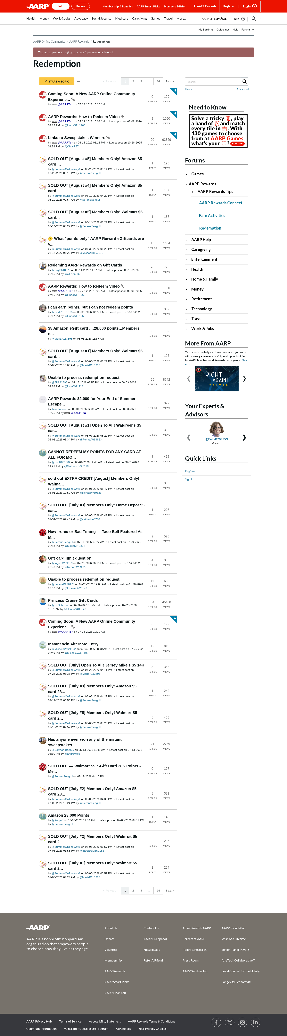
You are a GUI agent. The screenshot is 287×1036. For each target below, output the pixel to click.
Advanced (243, 89)
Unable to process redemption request (83, 377)
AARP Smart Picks (148, 6)
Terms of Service (70, 1021)
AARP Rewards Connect (220, 202)
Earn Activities (212, 215)
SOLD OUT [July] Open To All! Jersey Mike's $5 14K (96, 665)
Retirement (201, 298)
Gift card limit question (69, 558)
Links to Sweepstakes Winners (77, 137)
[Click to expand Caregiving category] (188, 249)
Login (247, 6)
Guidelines (223, 29)
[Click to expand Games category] (188, 174)
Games (197, 173)
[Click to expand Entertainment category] (188, 259)
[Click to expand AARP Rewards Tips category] (194, 192)
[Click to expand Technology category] (188, 309)
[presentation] (188, 377)
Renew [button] (80, 6)
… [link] (149, 81)
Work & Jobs (202, 328)
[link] (109, 81)
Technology (201, 308)
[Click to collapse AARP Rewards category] (186, 184)
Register (228, 6)
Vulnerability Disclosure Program (86, 1028)
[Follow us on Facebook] (216, 1022)
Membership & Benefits (118, 6)
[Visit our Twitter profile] (229, 1022)
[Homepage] (38, 6)
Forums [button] (246, 29)
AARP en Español (214, 18)
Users (188, 89)
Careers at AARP (194, 939)
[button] (254, 19)
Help (235, 29)
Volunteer (111, 949)
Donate (109, 939)
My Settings (206, 29)
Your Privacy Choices (152, 1028)
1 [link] (125, 81)
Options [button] (78, 81)
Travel (196, 318)
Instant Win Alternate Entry (73, 644)
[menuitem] (31, 20)
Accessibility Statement (105, 1021)
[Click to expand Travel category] (188, 319)
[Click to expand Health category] (188, 269)
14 (158, 81)
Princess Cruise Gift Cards (73, 600)
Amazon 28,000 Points (68, 815)
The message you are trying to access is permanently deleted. (76, 52)
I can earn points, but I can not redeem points (90, 307)
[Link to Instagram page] (243, 1022)
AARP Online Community (49, 41)
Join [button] (60, 6)
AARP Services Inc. (195, 971)
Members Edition (175, 6)
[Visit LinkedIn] (256, 1022)
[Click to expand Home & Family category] (188, 279)
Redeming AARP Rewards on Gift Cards (85, 265)
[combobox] (216, 81)
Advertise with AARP (197, 928)
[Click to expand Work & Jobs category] (188, 329)
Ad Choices (123, 1028)
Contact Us (151, 928)
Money (197, 289)
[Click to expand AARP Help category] (188, 240)
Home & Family (204, 279)
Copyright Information (41, 1028)
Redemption (210, 228)
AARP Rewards (79, 41)
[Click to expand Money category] (188, 289)
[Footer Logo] (57, 928)
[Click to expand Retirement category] (188, 299)
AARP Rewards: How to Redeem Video (84, 117)
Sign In (189, 479)
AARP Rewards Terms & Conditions (151, 1021)
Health (197, 269)
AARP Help (201, 239)
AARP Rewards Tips (215, 191)
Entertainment (204, 259)
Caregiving (201, 249)
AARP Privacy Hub (39, 1021)
